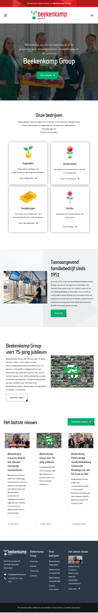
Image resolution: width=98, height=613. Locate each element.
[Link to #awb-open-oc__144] (12, 15)
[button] (5, 287)
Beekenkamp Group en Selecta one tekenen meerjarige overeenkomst (16, 462)
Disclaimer (76, 608)
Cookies (68, 608)
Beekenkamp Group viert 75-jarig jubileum (47, 458)
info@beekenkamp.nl (17, 574)
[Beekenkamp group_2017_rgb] (49, 12)
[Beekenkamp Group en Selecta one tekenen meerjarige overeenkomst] (75, 557)
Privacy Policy (57, 608)
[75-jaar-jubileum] (49, 434)
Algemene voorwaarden (42, 608)
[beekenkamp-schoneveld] (80, 434)
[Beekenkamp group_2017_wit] (15, 550)
